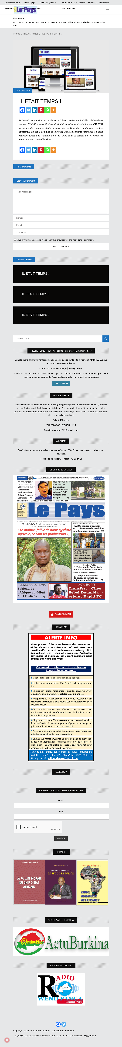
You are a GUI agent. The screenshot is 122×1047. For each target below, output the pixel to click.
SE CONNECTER (68, 9)
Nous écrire (104, 3)
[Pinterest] (41, 110)
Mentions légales (47, 3)
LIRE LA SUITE (61, 383)
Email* (61, 800)
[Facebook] (22, 110)
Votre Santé (36, 9)
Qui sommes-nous (12, 3)
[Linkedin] (34, 110)
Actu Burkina (10, 9)
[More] (53, 110)
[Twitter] (28, 110)
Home (16, 33)
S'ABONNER (63, 614)
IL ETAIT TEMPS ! (35, 273)
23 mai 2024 (24, 90)
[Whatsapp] (47, 110)
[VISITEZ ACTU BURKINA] (61, 941)
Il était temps (30, 33)
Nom (61, 811)
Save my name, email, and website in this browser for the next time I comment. (55, 239)
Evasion (23, 9)
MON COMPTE (68, 3)
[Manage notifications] (7, 1040)
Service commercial (87, 3)
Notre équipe (29, 3)
